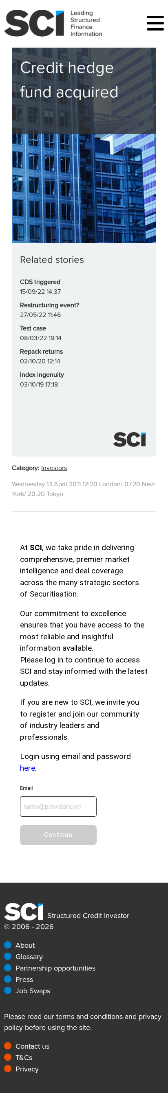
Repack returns (41, 352)
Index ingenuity (42, 375)
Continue (58, 835)
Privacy (27, 1069)
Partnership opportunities (55, 968)
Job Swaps (32, 990)
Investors (54, 468)
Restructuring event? (49, 305)
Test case (33, 328)
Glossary (29, 956)
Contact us (32, 1046)
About (25, 945)
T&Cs (23, 1057)
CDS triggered (40, 282)
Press (24, 979)
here (27, 768)
